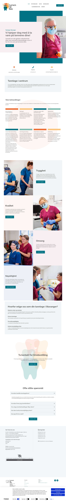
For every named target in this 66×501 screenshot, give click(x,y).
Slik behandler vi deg (36, 6)
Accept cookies (19, 459)
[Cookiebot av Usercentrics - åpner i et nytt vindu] (6, 499)
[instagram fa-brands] (57, 480)
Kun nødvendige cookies (58, 494)
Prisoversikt (26, 486)
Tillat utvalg (58, 492)
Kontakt (43, 6)
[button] (60, 5)
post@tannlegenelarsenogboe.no (14, 447)
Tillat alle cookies (58, 489)
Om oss (25, 484)
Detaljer (51, 499)
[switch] (27, 499)
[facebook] (55, 480)
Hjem (25, 481)
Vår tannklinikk (26, 483)
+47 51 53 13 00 (11, 446)
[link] (54, 393)
